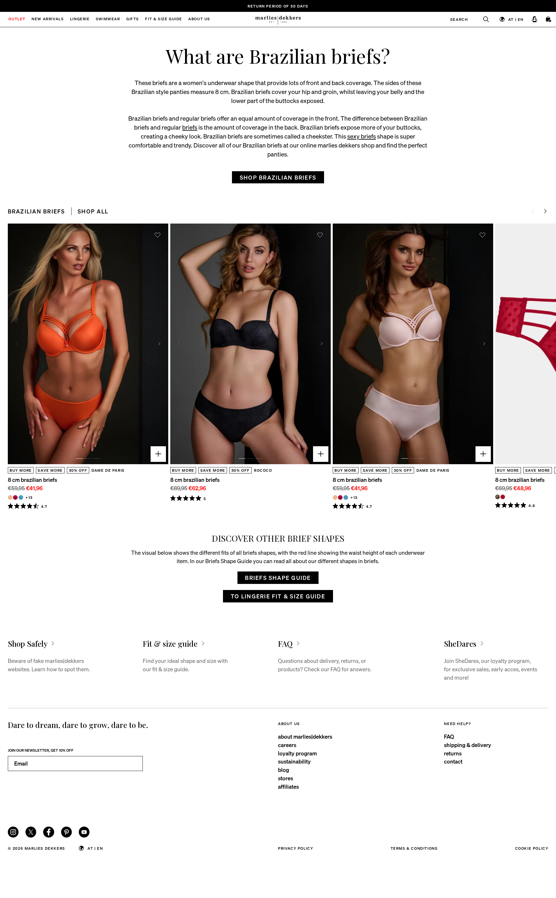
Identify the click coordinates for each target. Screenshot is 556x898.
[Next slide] (545, 211)
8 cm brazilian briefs (32, 479)
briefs (189, 127)
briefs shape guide (278, 577)
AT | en (516, 19)
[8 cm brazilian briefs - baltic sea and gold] (21, 497)
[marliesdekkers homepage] (278, 19)
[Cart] (548, 19)
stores (285, 778)
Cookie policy (531, 848)
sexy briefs (361, 136)
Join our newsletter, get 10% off (41, 750)
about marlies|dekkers (305, 736)
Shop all (93, 211)
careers (287, 745)
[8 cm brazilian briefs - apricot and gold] (10, 497)
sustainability (294, 761)
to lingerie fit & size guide (278, 596)
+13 (29, 497)
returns (453, 753)
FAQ (449, 736)
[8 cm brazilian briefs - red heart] (502, 497)
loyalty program (297, 753)
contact (453, 761)
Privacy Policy (295, 848)
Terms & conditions (414, 848)
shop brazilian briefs (278, 177)
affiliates (288, 786)
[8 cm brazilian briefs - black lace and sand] (497, 497)
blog (283, 769)
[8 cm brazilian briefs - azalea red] (15, 497)
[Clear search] (482, 19)
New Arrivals (48, 19)
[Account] (534, 19)
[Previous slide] (16, 344)
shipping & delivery (467, 745)
